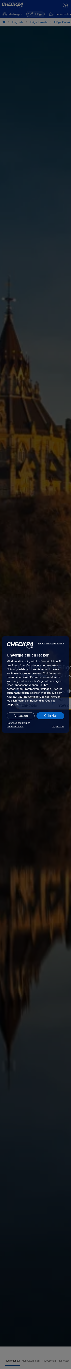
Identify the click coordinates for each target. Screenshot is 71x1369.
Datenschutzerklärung (18, 723)
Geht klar (50, 715)
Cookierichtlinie (15, 726)
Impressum (58, 726)
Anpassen (21, 715)
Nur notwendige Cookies (51, 643)
